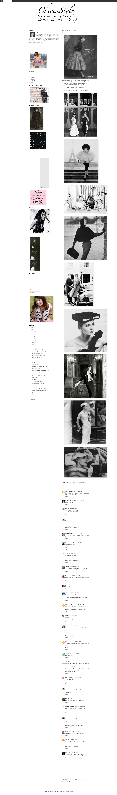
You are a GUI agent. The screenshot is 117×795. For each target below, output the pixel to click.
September (34, 333)
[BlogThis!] (81, 482)
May (33, 340)
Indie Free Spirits (35, 364)
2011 (32, 329)
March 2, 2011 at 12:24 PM (76, 566)
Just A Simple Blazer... (36, 368)
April (33, 342)
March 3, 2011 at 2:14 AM (79, 706)
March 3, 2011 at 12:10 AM (73, 661)
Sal (66, 615)
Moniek (67, 731)
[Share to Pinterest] (85, 482)
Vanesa (66, 553)
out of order (67, 698)
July (33, 336)
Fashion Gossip (68, 533)
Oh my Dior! (68, 677)
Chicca (38, 32)
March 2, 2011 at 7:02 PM (73, 625)
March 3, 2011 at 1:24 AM (75, 687)
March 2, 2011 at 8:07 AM (77, 533)
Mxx (66, 752)
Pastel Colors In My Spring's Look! (38, 359)
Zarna (66, 653)
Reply (66, 496)
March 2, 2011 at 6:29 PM (72, 615)
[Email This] (80, 482)
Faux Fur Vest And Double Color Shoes (39, 386)
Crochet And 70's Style (36, 372)
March (33, 344)
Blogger (71, 791)
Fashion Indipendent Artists (37, 381)
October (33, 331)
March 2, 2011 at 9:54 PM (76, 641)
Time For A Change (35, 362)
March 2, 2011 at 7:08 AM (77, 519)
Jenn (66, 661)
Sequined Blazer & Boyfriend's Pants (39, 390)
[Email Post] (77, 482)
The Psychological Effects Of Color (39, 355)
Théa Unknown (68, 519)
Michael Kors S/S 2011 (36, 377)
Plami (66, 625)
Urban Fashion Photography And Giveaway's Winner (42, 361)
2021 (32, 327)
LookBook (33, 79)
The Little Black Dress (36, 385)
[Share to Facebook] (83, 482)
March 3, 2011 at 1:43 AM (76, 698)
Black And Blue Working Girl (37, 348)
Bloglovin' (33, 80)
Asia (66, 739)
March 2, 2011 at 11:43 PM (73, 653)
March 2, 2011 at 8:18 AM (78, 542)
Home (75, 779)
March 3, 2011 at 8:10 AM (73, 752)
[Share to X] (82, 482)
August (33, 334)
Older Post (86, 779)
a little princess (68, 692)
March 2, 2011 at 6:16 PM (79, 604)
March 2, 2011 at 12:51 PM (75, 575)
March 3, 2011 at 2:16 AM (76, 717)
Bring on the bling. (69, 604)
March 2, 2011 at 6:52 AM (73, 508)
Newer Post (64, 779)
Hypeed (32, 82)
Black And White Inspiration (37, 357)
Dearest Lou (67, 717)
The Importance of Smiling (37, 353)
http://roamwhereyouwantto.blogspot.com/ (73, 512)
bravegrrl (67, 575)
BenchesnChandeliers (69, 706)
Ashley (66, 592)
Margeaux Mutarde (69, 500)
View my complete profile (34, 43)
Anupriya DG (68, 566)
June (33, 338)
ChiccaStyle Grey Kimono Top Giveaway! (40, 366)
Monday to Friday (69, 542)
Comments (33, 292)
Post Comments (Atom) (72, 781)
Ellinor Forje (68, 641)
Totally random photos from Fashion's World (40, 370)
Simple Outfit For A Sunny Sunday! (39, 351)
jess (66, 585)
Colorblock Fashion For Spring (38, 383)
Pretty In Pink (34, 379)
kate (66, 508)
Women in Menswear (36, 346)
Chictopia (32, 77)
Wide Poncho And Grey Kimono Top (39, 375)
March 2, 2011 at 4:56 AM (79, 491)
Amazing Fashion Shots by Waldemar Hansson (41, 373)
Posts (32, 289)
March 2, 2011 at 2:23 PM (72, 585)
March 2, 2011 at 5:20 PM (74, 592)
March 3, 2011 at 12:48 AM (76, 677)
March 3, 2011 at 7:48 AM (73, 739)
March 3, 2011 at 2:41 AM (74, 731)
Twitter (32, 75)
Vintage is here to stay (36, 392)
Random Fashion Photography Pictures (39, 349)
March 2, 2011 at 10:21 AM (74, 553)
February (34, 394)
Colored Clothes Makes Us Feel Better (39, 388)
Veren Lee (67, 687)
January (33, 396)
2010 (32, 399)
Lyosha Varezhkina (69, 491)
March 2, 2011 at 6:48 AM (79, 500)
